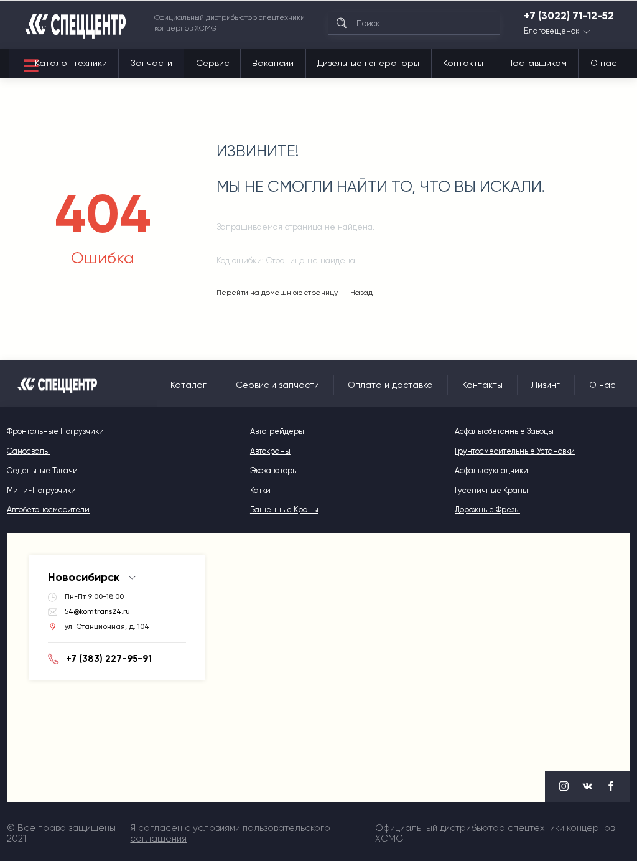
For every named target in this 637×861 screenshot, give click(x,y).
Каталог (188, 385)
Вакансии (273, 63)
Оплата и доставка (390, 385)
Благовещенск (551, 31)
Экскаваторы (274, 470)
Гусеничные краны (491, 490)
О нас (603, 63)
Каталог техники (71, 63)
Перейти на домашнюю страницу (277, 292)
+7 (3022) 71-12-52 (569, 15)
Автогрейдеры (277, 431)
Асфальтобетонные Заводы (504, 431)
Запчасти (151, 63)
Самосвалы (28, 451)
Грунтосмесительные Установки (515, 451)
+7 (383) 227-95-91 (109, 658)
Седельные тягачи (42, 470)
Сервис (212, 63)
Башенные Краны (284, 509)
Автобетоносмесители (48, 509)
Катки (260, 490)
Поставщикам (537, 63)
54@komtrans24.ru (97, 611)
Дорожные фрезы (487, 509)
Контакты (463, 63)
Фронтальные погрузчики (55, 431)
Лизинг (545, 385)
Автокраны (270, 451)
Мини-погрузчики (41, 490)
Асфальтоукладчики (491, 470)
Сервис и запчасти (277, 385)
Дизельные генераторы (368, 63)
